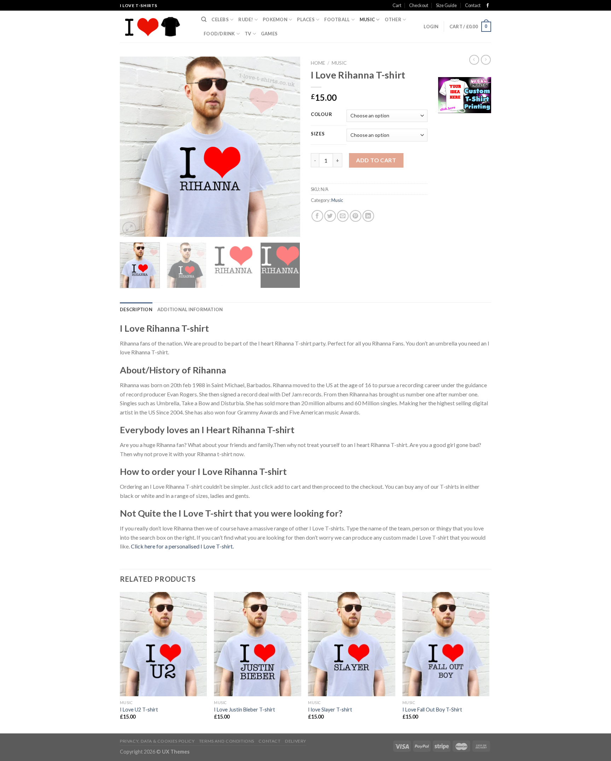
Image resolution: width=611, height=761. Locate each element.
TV (248, 33)
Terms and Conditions (226, 741)
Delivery (295, 741)
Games (269, 33)
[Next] (287, 147)
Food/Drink (219, 33)
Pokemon (275, 19)
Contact (473, 5)
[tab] (136, 309)
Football (337, 19)
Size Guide (446, 5)
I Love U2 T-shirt (139, 710)
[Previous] (132, 147)
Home (318, 63)
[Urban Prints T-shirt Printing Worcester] (464, 94)
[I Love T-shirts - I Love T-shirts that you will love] (155, 26)
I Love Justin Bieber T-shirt (244, 710)
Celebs (220, 19)
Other (393, 19)
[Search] (203, 19)
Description (136, 309)
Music (367, 19)
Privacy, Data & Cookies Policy (157, 741)
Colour (321, 114)
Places (306, 19)
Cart (396, 5)
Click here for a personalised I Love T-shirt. (182, 546)
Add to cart (376, 160)
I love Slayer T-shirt (330, 710)
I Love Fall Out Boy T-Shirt (432, 710)
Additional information (190, 309)
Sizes (318, 134)
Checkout (418, 5)
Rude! (245, 19)
